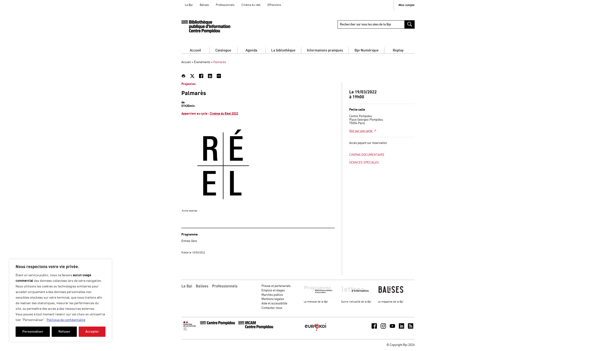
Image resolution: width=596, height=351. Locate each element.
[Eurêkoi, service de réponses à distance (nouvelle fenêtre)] (315, 331)
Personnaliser (32, 331)
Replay (398, 50)
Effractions (274, 5)
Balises (204, 5)
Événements (202, 62)
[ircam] (255, 328)
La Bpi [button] (186, 286)
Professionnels (225, 5)
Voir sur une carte (361, 131)
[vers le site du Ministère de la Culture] (190, 329)
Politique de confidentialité (66, 320)
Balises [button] (202, 286)
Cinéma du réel (251, 5)
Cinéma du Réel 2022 (224, 113)
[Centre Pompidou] (217, 324)
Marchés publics (272, 294)
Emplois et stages (273, 290)
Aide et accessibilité (274, 303)
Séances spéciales (364, 162)
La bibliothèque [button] (283, 50)
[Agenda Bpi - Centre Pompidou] (205, 26)
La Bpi (189, 5)
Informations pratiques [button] (325, 50)
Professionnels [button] (224, 286)
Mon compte (407, 5)
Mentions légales (272, 299)
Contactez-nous (271, 308)
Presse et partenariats (276, 286)
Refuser (64, 331)
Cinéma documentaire (366, 155)
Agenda (251, 50)
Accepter (92, 331)
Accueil (195, 50)
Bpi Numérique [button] (367, 50)
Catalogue (223, 50)
